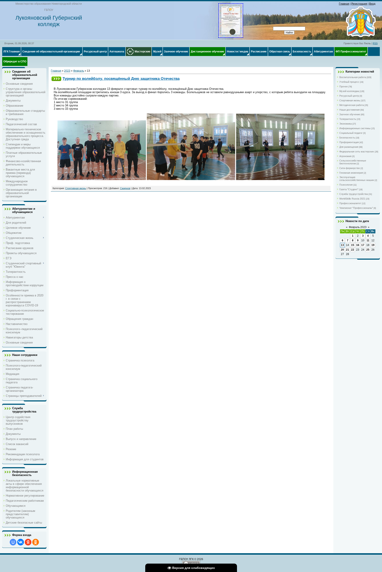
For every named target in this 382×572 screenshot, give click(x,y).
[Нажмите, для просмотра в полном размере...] (231, 36)
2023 (67, 70)
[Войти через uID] (13, 542)
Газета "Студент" (348, 189)
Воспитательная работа (352, 77)
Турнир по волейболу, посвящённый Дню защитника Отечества (121, 78)
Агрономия (345, 156)
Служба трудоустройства (353, 194)
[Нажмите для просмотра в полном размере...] (101, 179)
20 (342, 249)
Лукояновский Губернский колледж (48, 21)
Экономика (345, 123)
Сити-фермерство (349, 168)
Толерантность (347, 119)
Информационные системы (355, 128)
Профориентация (349, 142)
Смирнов (125, 188)
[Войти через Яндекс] (28, 542)
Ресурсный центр (349, 95)
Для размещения (348, 147)
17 (362, 245)
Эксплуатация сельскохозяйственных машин (356, 178)
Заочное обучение (349, 114)
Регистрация (359, 3)
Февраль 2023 (358, 227)
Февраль (78, 70)
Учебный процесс (349, 82)
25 (367, 249)
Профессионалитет (350, 203)
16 (357, 245)
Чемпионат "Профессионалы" (356, 208)
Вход (372, 3)
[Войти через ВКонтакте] (20, 542)
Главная (344, 3)
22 (352, 249)
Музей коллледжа (349, 91)
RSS (375, 43)
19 (372, 245)
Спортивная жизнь (75, 188)
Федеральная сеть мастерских (356, 151)
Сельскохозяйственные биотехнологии (352, 162)
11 (368, 240)
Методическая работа (351, 105)
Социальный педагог (351, 133)
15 (352, 245)
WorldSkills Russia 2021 (352, 198)
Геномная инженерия (351, 172)
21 (347, 249)
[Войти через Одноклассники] (35, 542)
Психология (346, 184)
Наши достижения (349, 109)
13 (342, 245)
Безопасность (347, 137)
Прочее (343, 86)
